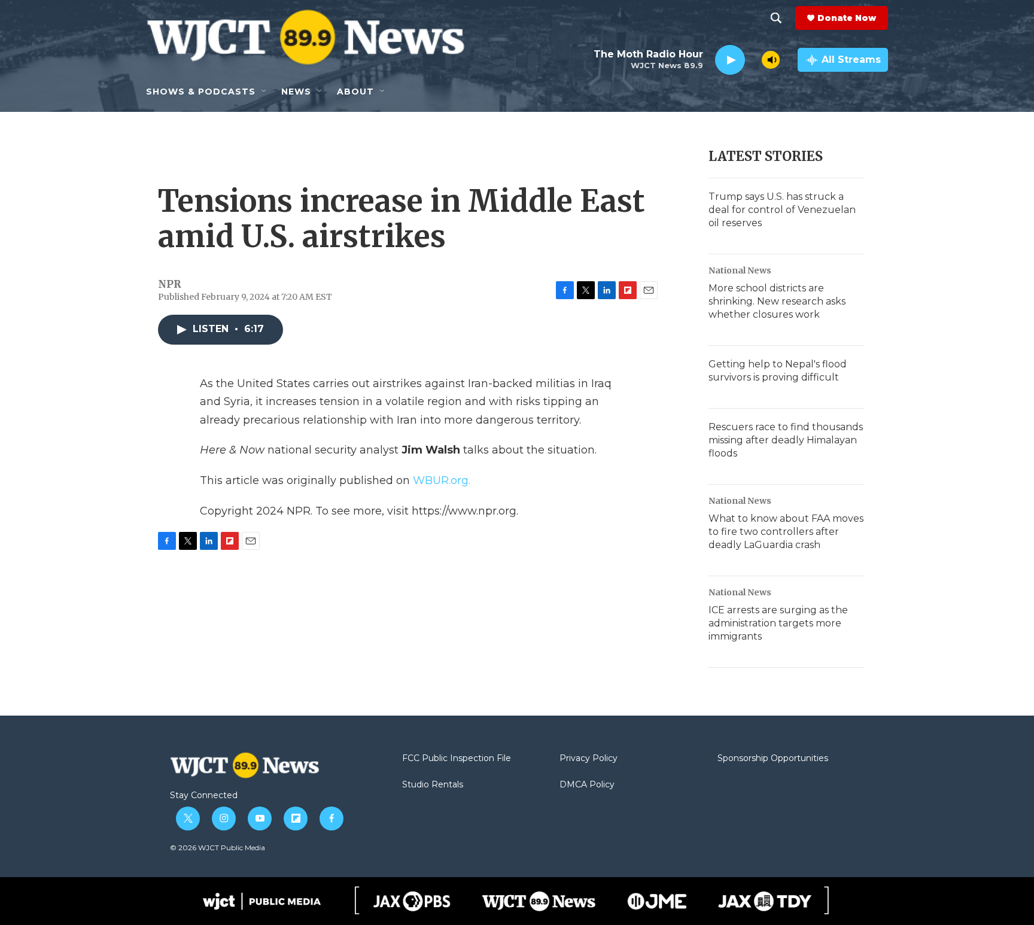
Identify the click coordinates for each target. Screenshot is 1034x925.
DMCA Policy (587, 785)
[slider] (753, 59)
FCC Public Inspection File (456, 758)
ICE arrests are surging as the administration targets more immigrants (778, 623)
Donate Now (846, 18)
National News (739, 270)
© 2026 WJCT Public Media (217, 847)
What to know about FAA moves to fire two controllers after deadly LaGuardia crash (785, 531)
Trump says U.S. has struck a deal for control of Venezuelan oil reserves (782, 210)
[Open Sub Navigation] (264, 91)
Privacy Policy (588, 758)
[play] (730, 60)
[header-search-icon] (776, 18)
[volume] (771, 60)
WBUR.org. (441, 480)
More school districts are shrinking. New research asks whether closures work (777, 301)
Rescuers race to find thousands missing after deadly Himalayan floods (785, 440)
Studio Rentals (432, 785)
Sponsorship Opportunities (772, 758)
